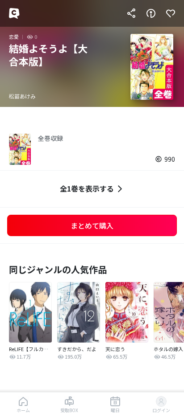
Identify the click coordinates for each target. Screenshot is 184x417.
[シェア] (131, 13)
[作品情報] (151, 13)
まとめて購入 (92, 225)
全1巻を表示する (87, 188)
